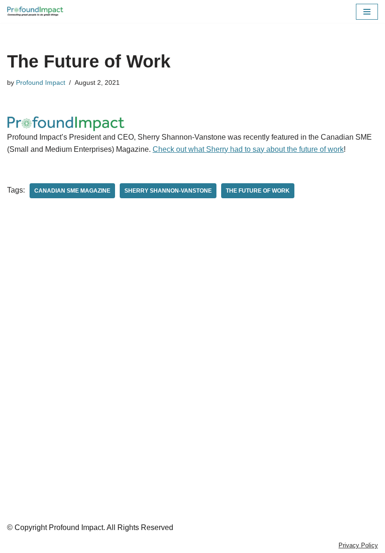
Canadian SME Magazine (72, 190)
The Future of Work (258, 190)
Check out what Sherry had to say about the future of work (248, 149)
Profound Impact (40, 82)
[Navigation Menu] (367, 12)
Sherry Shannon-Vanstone (168, 190)
